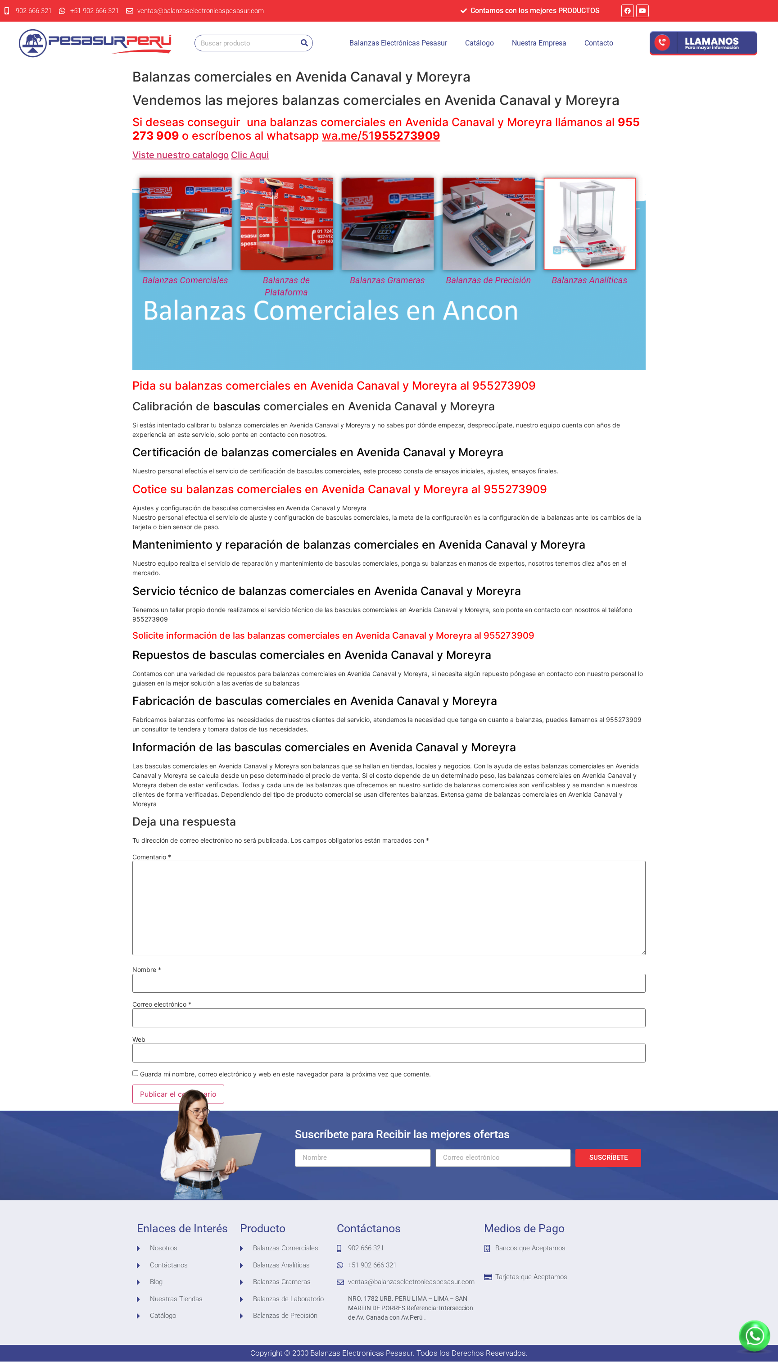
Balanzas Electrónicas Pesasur (398, 43)
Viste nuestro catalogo (180, 155)
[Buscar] (304, 43)
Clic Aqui (250, 155)
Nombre (146, 970)
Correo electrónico (161, 1004)
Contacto (598, 43)
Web (138, 1039)
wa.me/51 (381, 135)
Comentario (151, 857)
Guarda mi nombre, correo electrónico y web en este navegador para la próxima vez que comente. (285, 1074)
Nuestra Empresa (539, 43)
